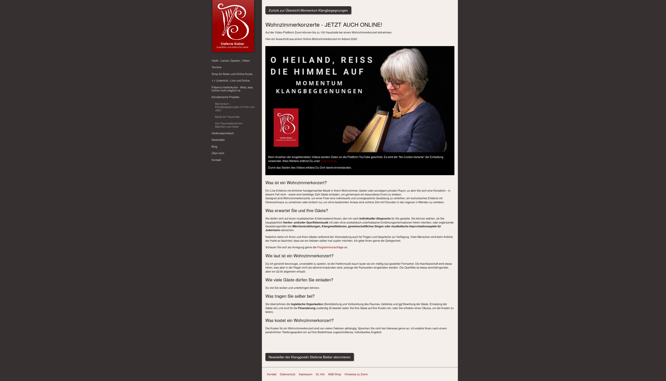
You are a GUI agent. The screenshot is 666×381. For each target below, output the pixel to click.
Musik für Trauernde (227, 117)
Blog (214, 146)
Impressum (305, 374)
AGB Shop (334, 374)
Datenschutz (328, 161)
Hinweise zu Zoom (356, 374)
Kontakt (216, 160)
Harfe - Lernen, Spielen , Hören (231, 61)
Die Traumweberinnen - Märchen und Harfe (229, 124)
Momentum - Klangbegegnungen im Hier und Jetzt (234, 107)
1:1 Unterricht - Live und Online (231, 80)
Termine (216, 67)
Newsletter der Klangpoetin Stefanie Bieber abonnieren (310, 356)
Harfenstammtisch (223, 133)
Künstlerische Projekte (225, 97)
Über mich (218, 153)
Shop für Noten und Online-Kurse (232, 74)
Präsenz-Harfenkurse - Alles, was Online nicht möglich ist (232, 88)
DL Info (320, 374)
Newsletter (218, 140)
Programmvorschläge (330, 247)
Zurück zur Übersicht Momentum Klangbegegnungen (308, 10)
